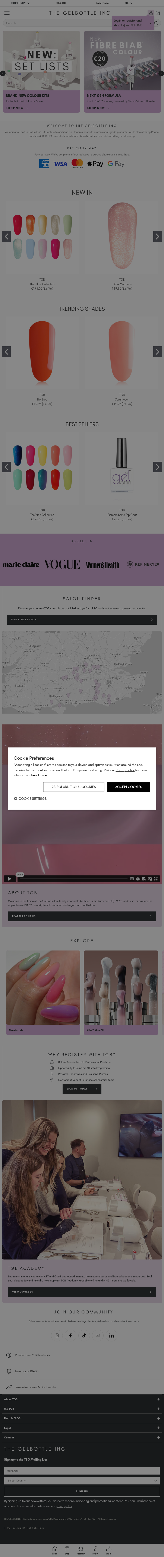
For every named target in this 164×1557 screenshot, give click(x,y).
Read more (39, 775)
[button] (30, 798)
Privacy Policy (125, 770)
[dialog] (82, 778)
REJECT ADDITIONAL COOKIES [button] (73, 787)
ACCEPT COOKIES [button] (128, 787)
